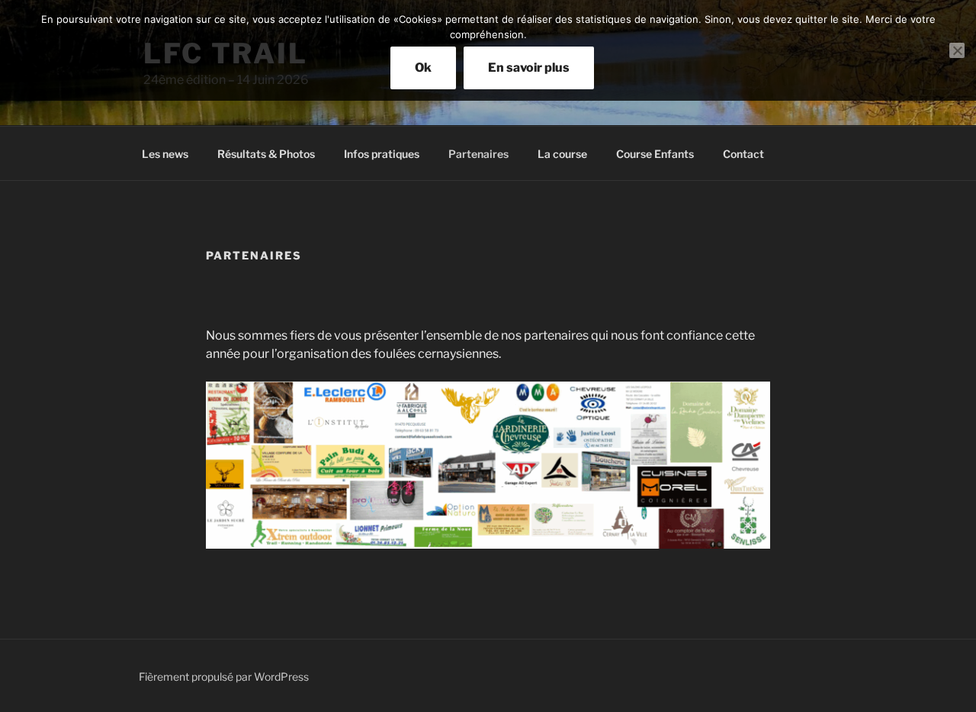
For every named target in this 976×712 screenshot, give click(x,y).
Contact (743, 153)
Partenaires (478, 153)
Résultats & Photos (266, 153)
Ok (423, 67)
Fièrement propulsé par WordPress (224, 676)
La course (562, 153)
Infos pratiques (381, 153)
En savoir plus (529, 67)
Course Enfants (655, 153)
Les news (165, 153)
